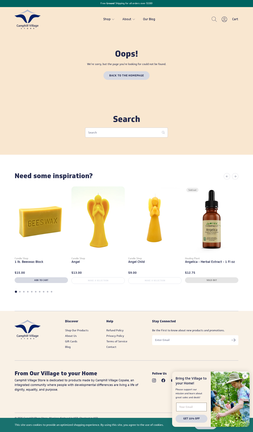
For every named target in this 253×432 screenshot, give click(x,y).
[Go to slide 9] (48, 292)
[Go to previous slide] (227, 176)
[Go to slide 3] (24, 292)
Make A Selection (98, 280)
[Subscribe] (233, 340)
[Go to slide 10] (52, 292)
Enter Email (162, 340)
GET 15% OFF (191, 418)
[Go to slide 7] (40, 292)
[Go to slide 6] (36, 292)
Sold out (212, 280)
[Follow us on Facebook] (163, 380)
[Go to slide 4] (28, 292)
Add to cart (41, 280)
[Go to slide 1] (16, 291)
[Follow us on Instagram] (154, 380)
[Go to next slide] (235, 176)
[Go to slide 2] (20, 292)
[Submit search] (163, 132)
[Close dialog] (245, 376)
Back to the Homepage (126, 75)
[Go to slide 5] (32, 292)
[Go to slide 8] (44, 292)
